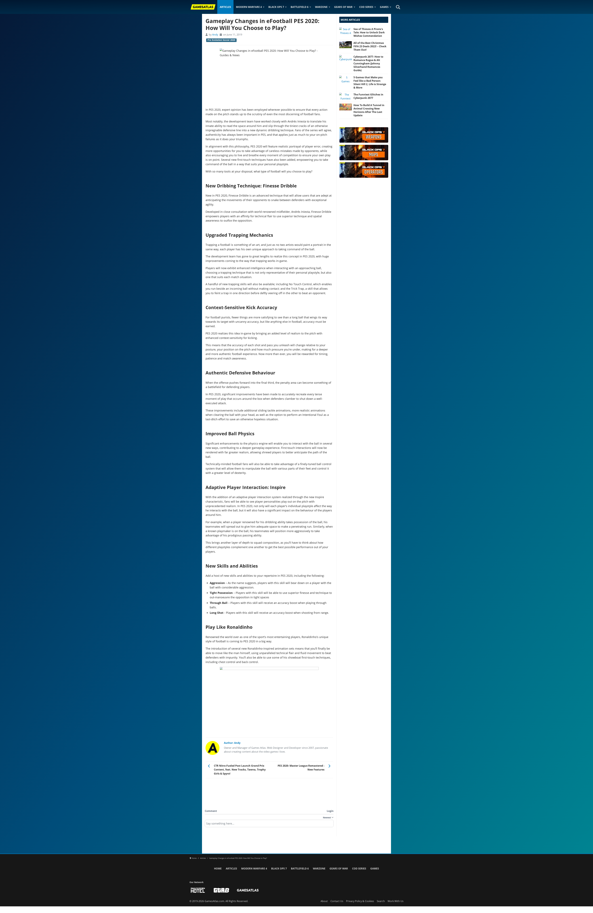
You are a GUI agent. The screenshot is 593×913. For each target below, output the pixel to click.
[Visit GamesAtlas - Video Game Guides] (248, 890)
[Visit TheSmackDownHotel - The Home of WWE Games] (197, 890)
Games (384, 7)
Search (381, 901)
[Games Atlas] (203, 7)
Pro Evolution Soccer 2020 (221, 40)
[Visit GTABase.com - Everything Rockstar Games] (221, 890)
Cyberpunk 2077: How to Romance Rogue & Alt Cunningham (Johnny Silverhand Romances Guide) (368, 63)
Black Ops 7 (276, 7)
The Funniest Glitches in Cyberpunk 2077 (368, 96)
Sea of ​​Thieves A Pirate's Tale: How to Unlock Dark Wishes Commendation (369, 32)
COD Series (366, 7)
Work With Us (396, 901)
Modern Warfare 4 (249, 7)
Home (218, 868)
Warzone (321, 7)
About (324, 901)
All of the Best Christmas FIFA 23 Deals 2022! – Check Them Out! (369, 46)
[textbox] (269, 824)
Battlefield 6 (299, 7)
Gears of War (343, 7)
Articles (225, 7)
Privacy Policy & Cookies (360, 901)
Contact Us (336, 901)
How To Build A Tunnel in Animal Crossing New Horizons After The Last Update (368, 110)
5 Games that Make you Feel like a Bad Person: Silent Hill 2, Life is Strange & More (369, 82)
